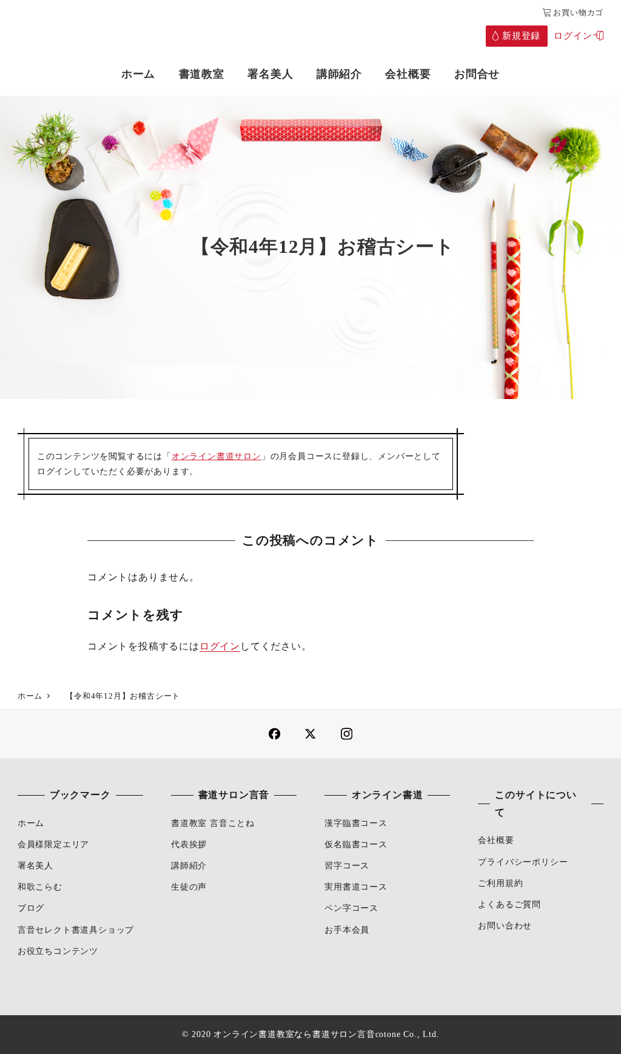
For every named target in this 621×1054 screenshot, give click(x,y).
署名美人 (35, 865)
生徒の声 (189, 886)
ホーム (31, 823)
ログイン (220, 646)
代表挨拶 (189, 844)
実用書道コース (356, 886)
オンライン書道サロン (216, 456)
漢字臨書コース (356, 823)
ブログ (31, 908)
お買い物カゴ (578, 12)
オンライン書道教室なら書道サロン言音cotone (306, 1034)
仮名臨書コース (356, 844)
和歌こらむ (40, 886)
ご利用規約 (500, 883)
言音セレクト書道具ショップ (76, 930)
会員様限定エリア (53, 844)
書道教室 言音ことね (213, 823)
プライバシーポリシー (523, 862)
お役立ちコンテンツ (58, 951)
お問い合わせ (505, 925)
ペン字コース (351, 908)
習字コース (346, 865)
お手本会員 (346, 930)
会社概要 (496, 840)
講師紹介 (189, 865)
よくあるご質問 (509, 904)
